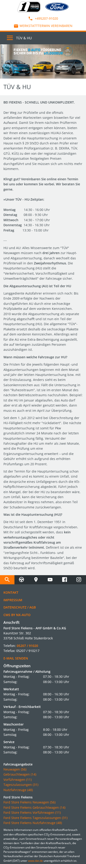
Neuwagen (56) (14, 769)
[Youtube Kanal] (50, 579)
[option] (43, 61)
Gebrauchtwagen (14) (19, 774)
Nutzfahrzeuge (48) (18, 790)
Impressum (12, 600)
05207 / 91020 (27, 645)
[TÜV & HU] (21, 579)
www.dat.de (35, 861)
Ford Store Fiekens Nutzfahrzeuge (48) (32, 823)
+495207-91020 (46, 18)
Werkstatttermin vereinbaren (45, 26)
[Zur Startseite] (29, 6)
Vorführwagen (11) (17, 779)
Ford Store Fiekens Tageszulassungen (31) (35, 818)
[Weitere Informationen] (43, 61)
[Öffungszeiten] (36, 579)
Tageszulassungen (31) (20, 784)
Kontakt (10, 592)
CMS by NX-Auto (17, 615)
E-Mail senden (15, 658)
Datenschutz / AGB (19, 607)
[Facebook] (64, 579)
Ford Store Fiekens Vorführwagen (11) (32, 812)
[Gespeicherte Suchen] (7, 579)
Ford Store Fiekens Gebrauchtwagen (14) (34, 807)
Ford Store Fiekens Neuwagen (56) (29, 802)
